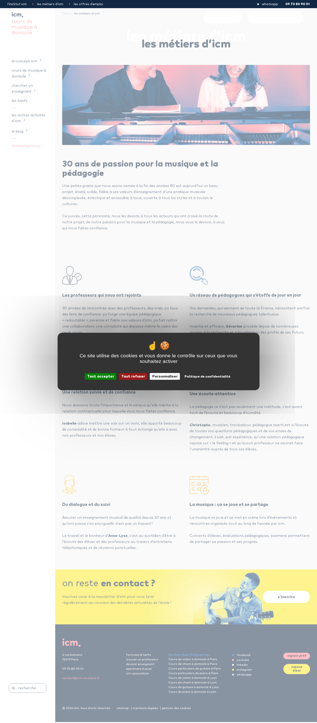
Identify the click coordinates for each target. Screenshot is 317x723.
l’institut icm (17, 4)
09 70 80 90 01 (297, 4)
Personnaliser (165, 376)
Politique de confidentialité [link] (207, 376)
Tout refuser (133, 376)
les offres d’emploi (88, 4)
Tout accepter (100, 376)
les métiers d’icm (50, 4)
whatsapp (270, 4)
